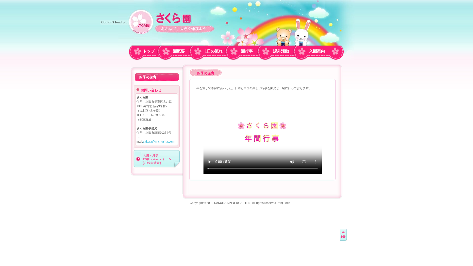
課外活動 (281, 51)
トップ (149, 51)
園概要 (179, 51)
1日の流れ (214, 51)
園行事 (247, 51)
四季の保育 (147, 77)
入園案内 (317, 51)
